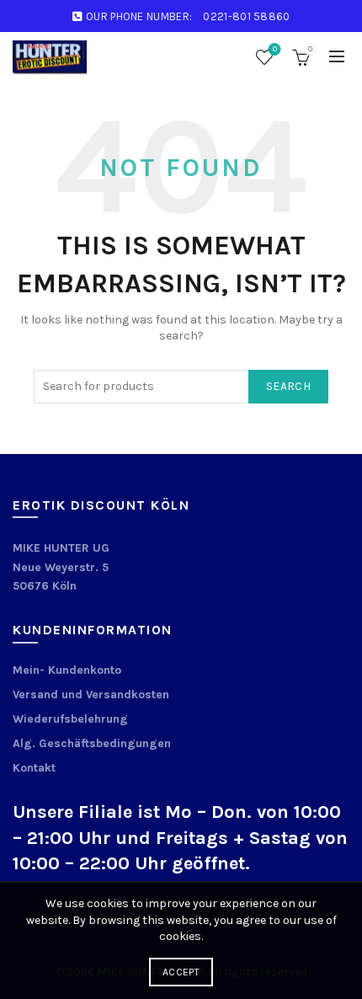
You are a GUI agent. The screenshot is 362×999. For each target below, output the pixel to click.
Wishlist (275, 49)
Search (288, 386)
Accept (181, 972)
